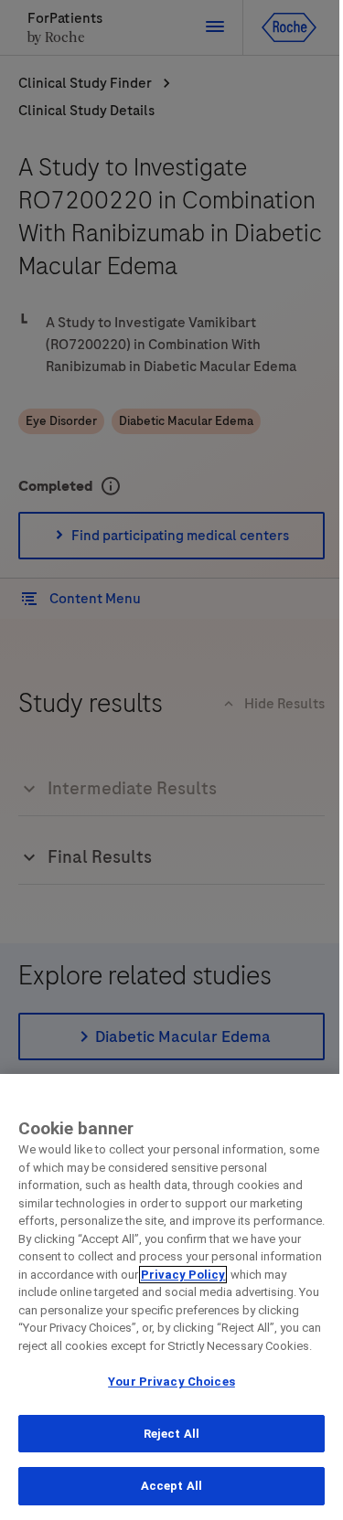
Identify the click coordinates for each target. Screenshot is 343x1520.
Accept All (171, 1486)
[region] (171, 1297)
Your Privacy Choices (171, 1381)
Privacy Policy (183, 1274)
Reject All (171, 1433)
